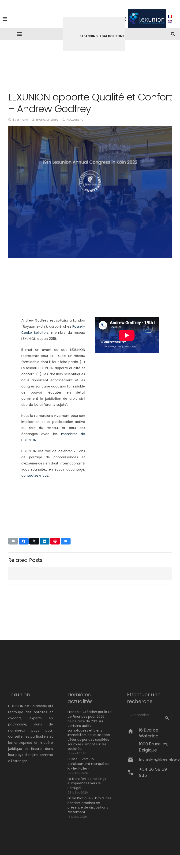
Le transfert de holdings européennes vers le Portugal (87, 783)
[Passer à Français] (170, 16)
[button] (59, 18)
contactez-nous (34, 475)
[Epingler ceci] (55, 541)
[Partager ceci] (24, 541)
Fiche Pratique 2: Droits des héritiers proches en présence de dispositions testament (89, 805)
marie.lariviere (47, 120)
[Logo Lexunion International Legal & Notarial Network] (147, 18)
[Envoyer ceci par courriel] (13, 541)
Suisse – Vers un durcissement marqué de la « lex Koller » (88, 764)
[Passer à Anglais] (170, 21)
